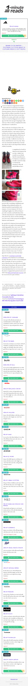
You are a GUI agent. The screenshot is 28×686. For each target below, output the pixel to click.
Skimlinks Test (14, 679)
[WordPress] (12, 103)
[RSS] (14, 103)
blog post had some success (15, 273)
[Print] (21, 101)
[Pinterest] (12, 101)
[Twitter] (23, 101)
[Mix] (14, 101)
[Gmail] (3, 103)
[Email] (19, 101)
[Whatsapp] (16, 101)
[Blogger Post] (5, 103)
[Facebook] (3, 101)
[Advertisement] (14, 69)
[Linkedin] (10, 101)
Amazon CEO (5, 287)
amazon (22, 285)
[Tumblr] (7, 103)
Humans (11, 285)
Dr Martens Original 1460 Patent (11, 288)
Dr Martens (21, 287)
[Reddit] (7, 101)
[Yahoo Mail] (10, 103)
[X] (5, 101)
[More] (16, 103)
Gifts (7, 285)
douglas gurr (14, 287)
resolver (4, 289)
